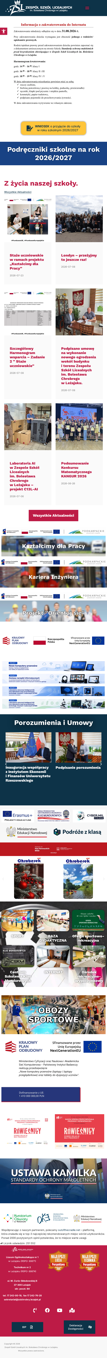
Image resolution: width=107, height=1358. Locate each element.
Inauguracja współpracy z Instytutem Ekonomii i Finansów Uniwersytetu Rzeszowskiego (28, 773)
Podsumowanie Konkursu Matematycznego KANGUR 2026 (76, 469)
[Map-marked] (72, 1310)
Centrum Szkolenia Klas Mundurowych (18, 976)
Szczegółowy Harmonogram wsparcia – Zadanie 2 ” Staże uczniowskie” (27, 357)
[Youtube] (60, 1310)
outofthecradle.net (69, 1230)
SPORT (17, 936)
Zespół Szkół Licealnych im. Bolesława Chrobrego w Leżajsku (31, 1347)
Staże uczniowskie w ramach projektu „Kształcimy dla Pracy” (27, 261)
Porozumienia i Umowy (53, 722)
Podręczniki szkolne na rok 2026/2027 (53, 153)
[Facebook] (47, 1310)
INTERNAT (53, 972)
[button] (3, 31)
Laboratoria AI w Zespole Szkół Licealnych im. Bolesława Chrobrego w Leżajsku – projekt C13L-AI (24, 476)
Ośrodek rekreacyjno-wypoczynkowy (89, 976)
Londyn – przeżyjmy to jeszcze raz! (79, 257)
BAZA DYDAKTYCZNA (53, 938)
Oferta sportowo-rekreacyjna (88, 938)
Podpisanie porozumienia (78, 767)
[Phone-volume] (35, 1310)
